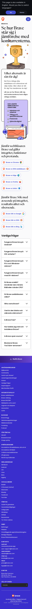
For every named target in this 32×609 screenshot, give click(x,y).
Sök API (3, 435)
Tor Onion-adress (7, 520)
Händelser (4, 512)
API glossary (5, 455)
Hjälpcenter (5, 370)
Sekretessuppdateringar (9, 420)
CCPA (3, 411)
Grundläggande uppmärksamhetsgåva (13, 532)
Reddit (3, 484)
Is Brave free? (10, 320)
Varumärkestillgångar (8, 507)
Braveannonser (6, 438)
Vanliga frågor (6, 383)
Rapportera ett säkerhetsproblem (18, 600)
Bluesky (3, 492)
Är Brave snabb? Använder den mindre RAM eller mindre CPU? (13, 285)
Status (3, 380)
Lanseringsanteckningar (9, 378)
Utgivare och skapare (8, 405)
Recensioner (5, 517)
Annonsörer (5, 408)
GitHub (3, 515)
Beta (2, 475)
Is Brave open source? (13, 336)
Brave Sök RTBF (6, 400)
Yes (11, 12)
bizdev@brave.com (7, 558)
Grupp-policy (5, 440)
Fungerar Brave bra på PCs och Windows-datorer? (13, 263)
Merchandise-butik (7, 388)
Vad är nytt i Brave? (7, 375)
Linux (3, 472)
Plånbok (3, 529)
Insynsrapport (5, 385)
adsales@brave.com (13, 553)
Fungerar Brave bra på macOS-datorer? (13, 274)
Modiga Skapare (6, 535)
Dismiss (22, 12)
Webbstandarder (6, 423)
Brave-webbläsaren (7, 395)
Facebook (4, 495)
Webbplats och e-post (8, 403)
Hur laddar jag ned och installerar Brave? (14, 328)
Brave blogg (5, 418)
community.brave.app (8, 546)
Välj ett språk (6, 582)
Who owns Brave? (11, 303)
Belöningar (4, 527)
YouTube (4, 497)
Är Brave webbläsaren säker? (13, 295)
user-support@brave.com (9, 549)
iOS (2, 470)
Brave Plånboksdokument (9, 537)
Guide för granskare (7, 504)
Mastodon (4, 490)
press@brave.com (7, 563)
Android (3, 467)
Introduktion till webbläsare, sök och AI (13, 447)
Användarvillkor (11, 599)
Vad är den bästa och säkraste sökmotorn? (13, 311)
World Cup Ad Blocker (8, 457)
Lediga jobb (5, 510)
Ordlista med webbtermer (9, 452)
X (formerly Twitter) (7, 487)
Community (5, 373)
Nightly (3, 477)
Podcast (4, 428)
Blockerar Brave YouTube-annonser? (13, 344)
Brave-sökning (6, 398)
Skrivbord (4, 465)
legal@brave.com (7, 566)
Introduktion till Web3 (8, 450)
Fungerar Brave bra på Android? (13, 243)
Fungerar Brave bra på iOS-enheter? (13, 252)
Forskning (4, 425)
